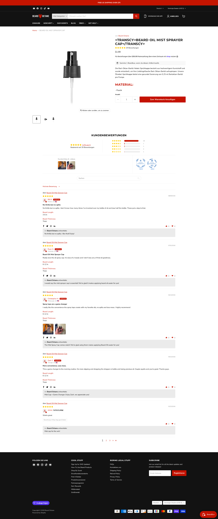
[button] (36, 119)
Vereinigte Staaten (176, 8)
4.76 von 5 (86, 145)
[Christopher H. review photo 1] (48, 329)
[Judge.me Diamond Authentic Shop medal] (140, 163)
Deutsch (159, 8)
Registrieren (179, 473)
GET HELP (92, 23)
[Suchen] (136, 16)
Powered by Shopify (39, 513)
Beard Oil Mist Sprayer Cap (57, 193)
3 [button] (109, 440)
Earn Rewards (76, 486)
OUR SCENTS (62, 23)
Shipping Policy (115, 470)
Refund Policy (115, 474)
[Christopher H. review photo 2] (60, 329)
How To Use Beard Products (81, 467)
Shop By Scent (76, 470)
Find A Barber (76, 477)
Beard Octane (123, 36)
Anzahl (117, 94)
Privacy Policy (115, 477)
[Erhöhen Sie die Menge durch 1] (135, 99)
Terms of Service (116, 480)
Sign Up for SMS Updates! (80, 464)
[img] (48, 196)
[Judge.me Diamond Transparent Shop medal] (152, 163)
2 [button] (106, 440)
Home (34, 30)
